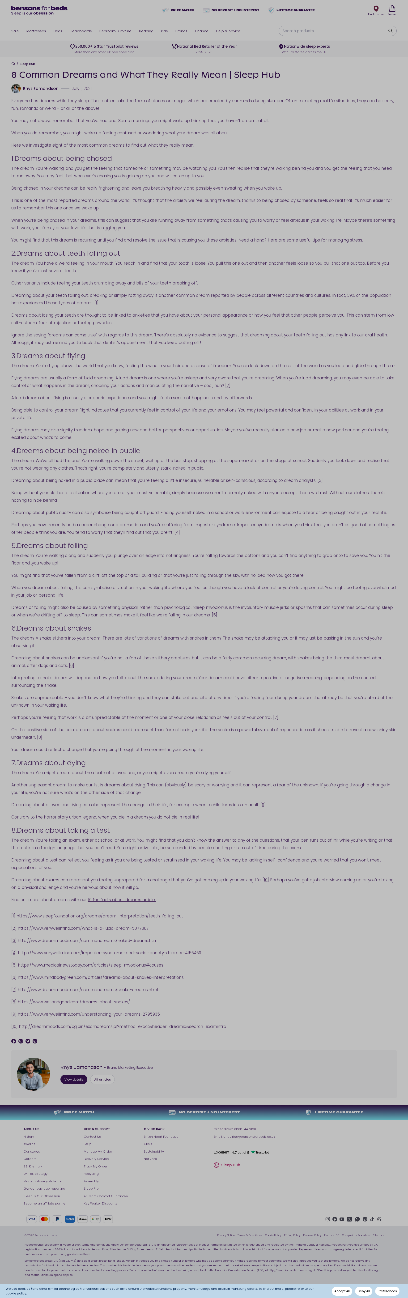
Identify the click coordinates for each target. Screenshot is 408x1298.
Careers (30, 1159)
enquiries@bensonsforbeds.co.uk (249, 1136)
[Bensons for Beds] (39, 10)
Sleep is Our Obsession (42, 1196)
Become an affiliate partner (45, 1203)
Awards (29, 1144)
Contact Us (92, 1136)
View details (73, 1079)
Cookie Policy (273, 1235)
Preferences (387, 1291)
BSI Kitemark (33, 1166)
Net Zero (150, 1159)
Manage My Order (98, 1151)
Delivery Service (96, 1159)
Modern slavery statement (44, 1181)
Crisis (148, 1144)
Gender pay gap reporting (44, 1188)
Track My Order (95, 1166)
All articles (102, 1079)
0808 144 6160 (245, 1129)
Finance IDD (331, 1235)
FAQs (87, 1144)
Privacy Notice (226, 1235)
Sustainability (154, 1151)
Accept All (342, 1291)
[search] (390, 30)
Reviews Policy (312, 1235)
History (29, 1136)
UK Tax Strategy (35, 1173)
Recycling (91, 1173)
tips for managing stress (337, 240)
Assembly (91, 1181)
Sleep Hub (27, 64)
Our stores (32, 1151)
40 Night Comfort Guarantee (106, 1196)
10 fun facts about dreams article (122, 900)
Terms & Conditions (250, 1235)
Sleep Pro (91, 1188)
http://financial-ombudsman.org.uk (292, 1270)
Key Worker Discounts (100, 1203)
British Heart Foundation (162, 1136)
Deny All (364, 1291)
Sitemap (378, 1235)
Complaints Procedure (356, 1235)
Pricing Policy (292, 1235)
